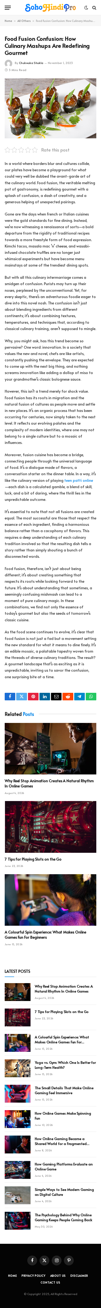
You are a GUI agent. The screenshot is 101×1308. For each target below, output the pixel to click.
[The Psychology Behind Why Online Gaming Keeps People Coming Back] (18, 1221)
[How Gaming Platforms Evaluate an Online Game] (18, 1170)
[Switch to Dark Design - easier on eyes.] (86, 8)
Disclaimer (79, 1275)
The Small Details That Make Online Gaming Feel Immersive (64, 1090)
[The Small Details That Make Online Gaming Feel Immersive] (18, 1094)
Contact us (50, 1282)
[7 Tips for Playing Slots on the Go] (50, 827)
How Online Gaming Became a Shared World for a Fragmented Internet (61, 1143)
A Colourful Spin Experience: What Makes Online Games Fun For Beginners (45, 934)
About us (58, 1275)
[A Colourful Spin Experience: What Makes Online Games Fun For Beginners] (50, 900)
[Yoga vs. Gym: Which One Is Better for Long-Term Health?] (18, 1068)
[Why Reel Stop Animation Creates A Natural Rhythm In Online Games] (50, 748)
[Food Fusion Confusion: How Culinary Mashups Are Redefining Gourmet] (50, 108)
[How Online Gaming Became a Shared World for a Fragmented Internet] (18, 1144)
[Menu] (8, 7)
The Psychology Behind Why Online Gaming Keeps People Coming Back (63, 1217)
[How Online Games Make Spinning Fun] (18, 1119)
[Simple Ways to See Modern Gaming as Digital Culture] (18, 1195)
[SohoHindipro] (50, 7)
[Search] (93, 7)
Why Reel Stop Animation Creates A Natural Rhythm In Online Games (49, 783)
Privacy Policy (34, 1275)
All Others (24, 21)
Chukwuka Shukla (31, 63)
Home (8, 21)
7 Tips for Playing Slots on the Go (33, 858)
